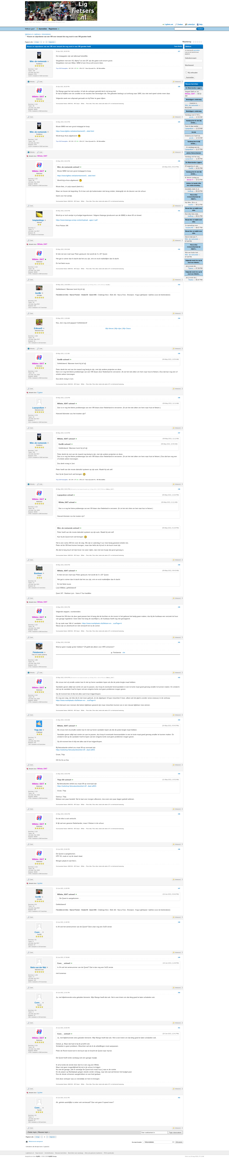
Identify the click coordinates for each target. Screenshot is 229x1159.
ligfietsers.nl (29, 34)
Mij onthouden (192, 73)
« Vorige (36, 42)
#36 (179, 397)
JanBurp (190, 191)
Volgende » (52, 42)
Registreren (53, 29)
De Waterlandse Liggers (194, 88)
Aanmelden (43, 29)
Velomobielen (46, 34)
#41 (179, 642)
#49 (179, 957)
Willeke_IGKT (109, 489)
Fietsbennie (38, 652)
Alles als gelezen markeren (93, 1153)
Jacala (193, 132)
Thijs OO (38, 730)
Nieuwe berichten (61, 1153)
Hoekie (190, 280)
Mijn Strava (127, 328)
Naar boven (39, 1153)
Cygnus (40, 392)
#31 (179, 210)
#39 (179, 565)
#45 (179, 814)
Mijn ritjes (118, 328)
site (123, 652)
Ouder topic (32, 1132)
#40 (179, 607)
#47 (179, 888)
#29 (179, 122)
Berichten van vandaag (75, 1153)
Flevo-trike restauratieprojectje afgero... (193, 197)
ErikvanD (38, 328)
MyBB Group (52, 1156)
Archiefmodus (49, 1153)
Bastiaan (38, 573)
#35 (179, 353)
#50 (179, 992)
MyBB (38, 1156)
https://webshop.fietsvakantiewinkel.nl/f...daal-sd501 (75, 750)
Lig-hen (39, 883)
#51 (179, 1028)
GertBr (38, 293)
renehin (190, 205)
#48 (179, 922)
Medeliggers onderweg (193, 99)
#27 (179, 51)
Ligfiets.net (169, 24)
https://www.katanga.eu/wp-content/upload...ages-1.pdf (76, 220)
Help (201, 24)
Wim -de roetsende (38, 61)
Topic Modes (178, 46)
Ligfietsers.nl (30, 1153)
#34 (179, 318)
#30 (179, 161)
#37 (179, 433)
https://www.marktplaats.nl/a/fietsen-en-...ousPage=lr (102, 623)
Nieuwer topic (43, 1132)
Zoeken (180, 24)
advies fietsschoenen (193, 153)
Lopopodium (38, 408)
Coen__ (38, 932)
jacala (191, 117)
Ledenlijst (191, 24)
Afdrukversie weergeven (36, 1141)
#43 (179, 720)
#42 (179, 677)
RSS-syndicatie (109, 1153)
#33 (179, 284)
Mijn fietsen (109, 328)
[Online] (46, 97)
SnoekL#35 (189, 228)
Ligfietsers (37, 34)
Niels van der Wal (38, 967)
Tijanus (190, 268)
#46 (179, 849)
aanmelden (196, 50)
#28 (179, 86)
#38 (179, 489)
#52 (179, 1097)
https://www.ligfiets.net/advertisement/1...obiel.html (75, 131)
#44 (179, 773)
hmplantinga (38, 220)
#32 (179, 249)
